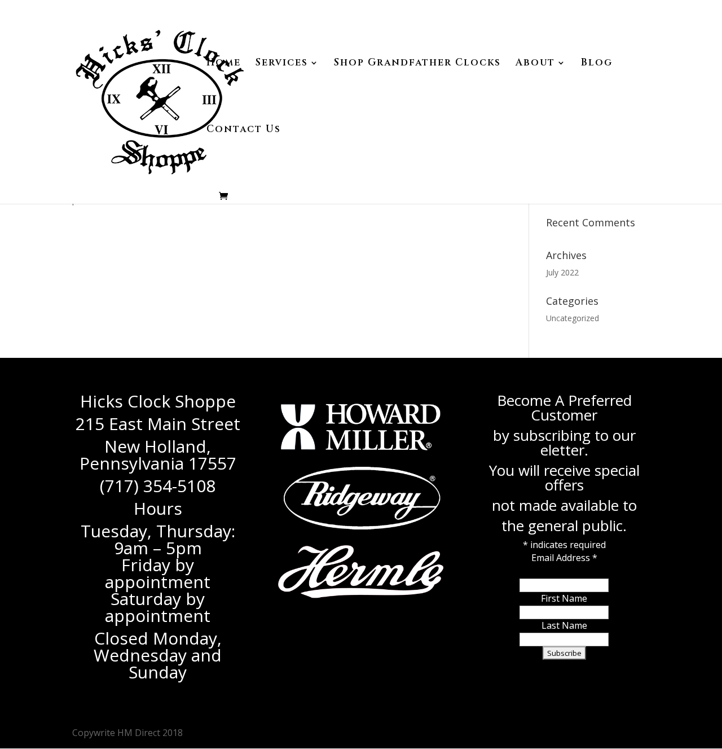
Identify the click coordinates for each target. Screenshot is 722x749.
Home (223, 64)
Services (282, 64)
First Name (564, 598)
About (535, 64)
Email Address (564, 557)
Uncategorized (572, 318)
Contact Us (243, 130)
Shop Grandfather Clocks (417, 64)
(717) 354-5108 (157, 485)
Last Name (564, 625)
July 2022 (562, 272)
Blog (597, 64)
